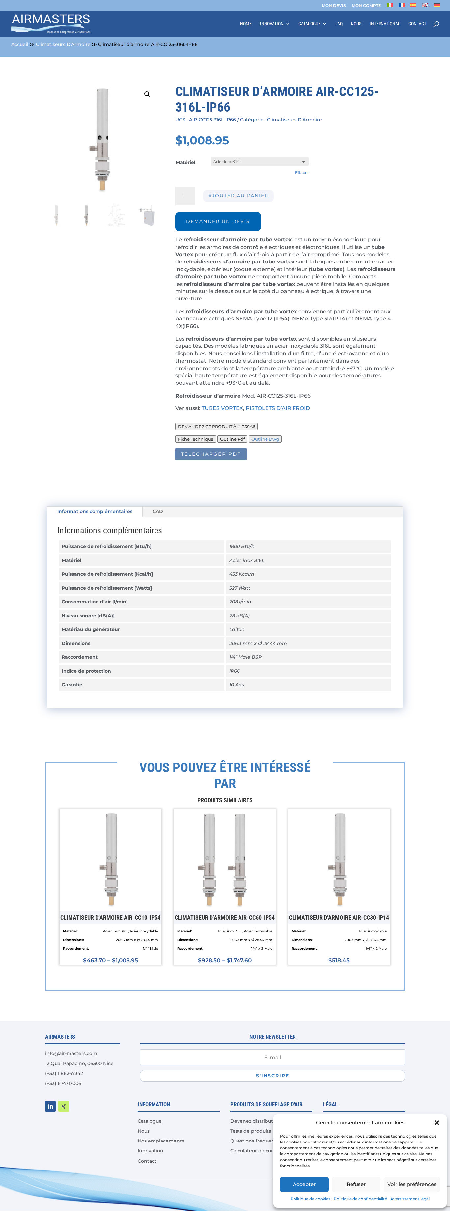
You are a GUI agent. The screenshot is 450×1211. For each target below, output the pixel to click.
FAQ (339, 23)
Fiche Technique (195, 439)
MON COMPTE (366, 6)
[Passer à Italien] (390, 7)
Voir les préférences (411, 1184)
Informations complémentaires (94, 511)
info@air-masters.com (71, 1053)
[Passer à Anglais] (425, 7)
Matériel (185, 162)
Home (246, 23)
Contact (417, 23)
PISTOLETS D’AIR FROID (278, 408)
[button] (437, 1122)
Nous (356, 23)
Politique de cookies (310, 1199)
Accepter (304, 1184)
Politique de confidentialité (360, 1199)
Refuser (356, 1184)
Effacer (302, 172)
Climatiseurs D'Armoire (63, 44)
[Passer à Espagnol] (413, 7)
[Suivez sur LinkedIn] (50, 1106)
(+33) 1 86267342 (64, 1073)
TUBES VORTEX (222, 408)
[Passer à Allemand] (437, 7)
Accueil (19, 44)
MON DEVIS (334, 6)
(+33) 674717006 (63, 1083)
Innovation (272, 23)
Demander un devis (218, 221)
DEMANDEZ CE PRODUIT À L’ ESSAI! (216, 426)
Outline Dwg (265, 439)
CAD (158, 511)
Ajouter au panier (238, 196)
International (385, 23)
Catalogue (309, 23)
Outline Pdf (232, 439)
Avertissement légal (410, 1199)
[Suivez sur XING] (63, 1106)
